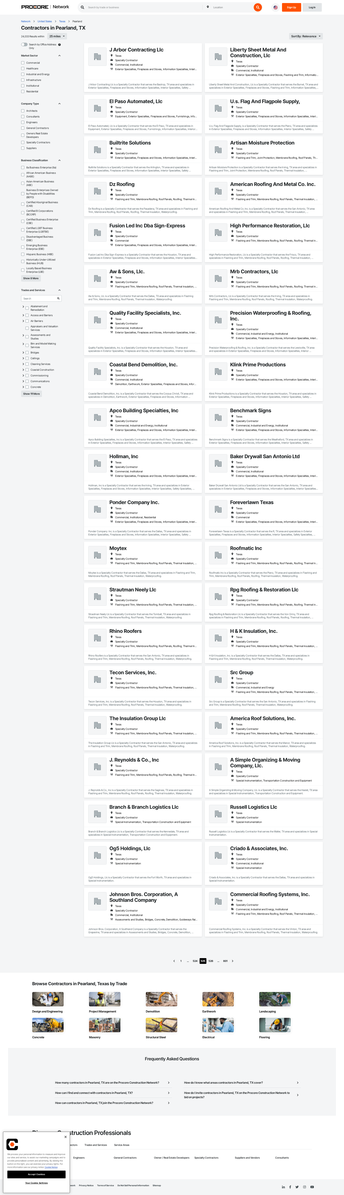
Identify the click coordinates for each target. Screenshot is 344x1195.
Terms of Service (105, 1185)
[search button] (258, 7)
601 (225, 960)
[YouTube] (312, 1187)
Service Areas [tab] (121, 1144)
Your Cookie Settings (36, 1183)
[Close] (66, 1137)
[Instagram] (304, 1187)
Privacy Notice (86, 1185)
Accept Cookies (36, 1174)
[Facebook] (290, 1187)
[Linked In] (283, 1187)
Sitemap (157, 1185)
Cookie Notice (51, 1167)
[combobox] (232, 7)
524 (195, 960)
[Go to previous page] (174, 961)
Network (61, 7)
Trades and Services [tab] (96, 1144)
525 (203, 960)
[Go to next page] (232, 961)
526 (211, 960)
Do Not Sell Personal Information (133, 1185)
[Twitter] (297, 1187)
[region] (36, 1162)
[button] (23, 63)
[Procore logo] (35, 7)
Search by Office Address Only (42, 46)
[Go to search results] (58, 298)
